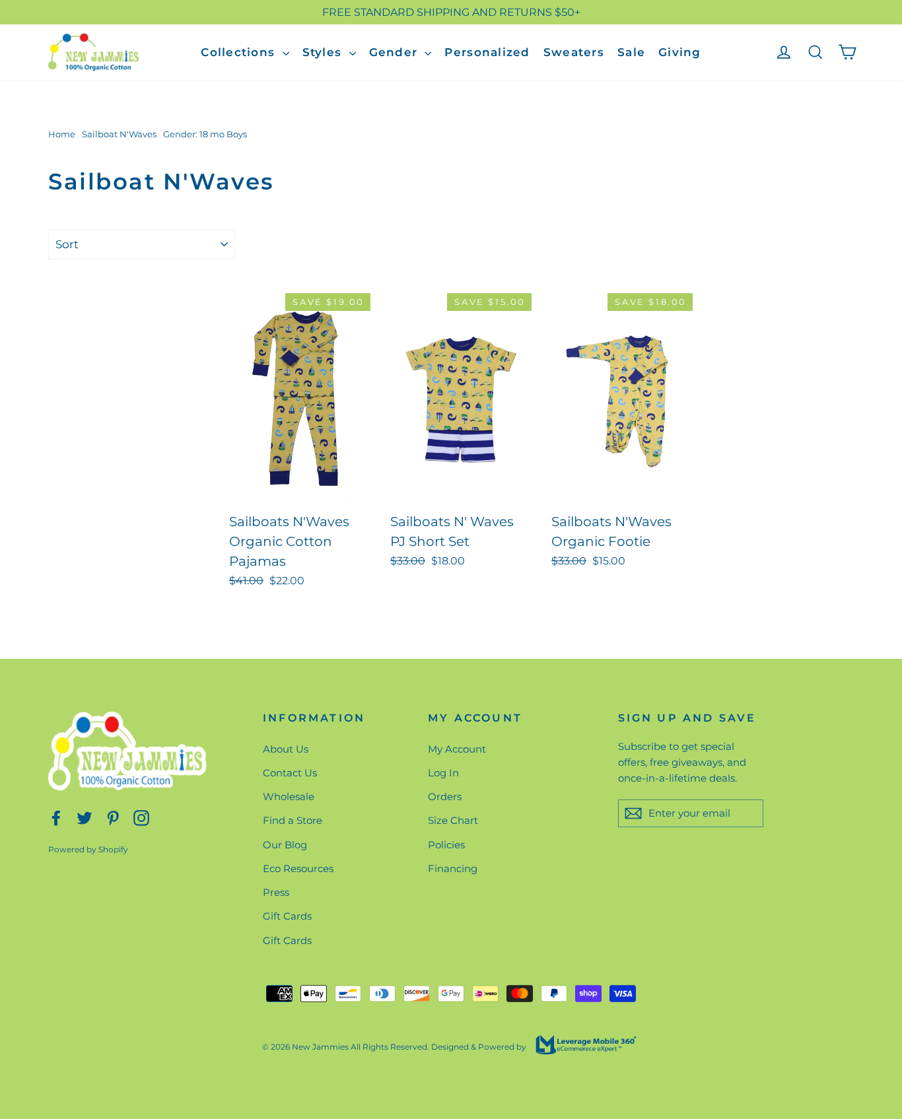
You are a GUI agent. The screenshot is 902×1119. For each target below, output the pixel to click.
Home (61, 134)
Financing (452, 868)
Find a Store (292, 820)
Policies (446, 844)
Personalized (487, 52)
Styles (324, 52)
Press (276, 892)
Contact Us (290, 772)
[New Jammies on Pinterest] (113, 817)
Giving (679, 52)
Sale (631, 52)
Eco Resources (298, 868)
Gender (395, 52)
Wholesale (288, 796)
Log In (443, 772)
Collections (240, 52)
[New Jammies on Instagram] (141, 817)
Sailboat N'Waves (119, 134)
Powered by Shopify (88, 849)
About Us (285, 749)
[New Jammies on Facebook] (56, 817)
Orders (445, 796)
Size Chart (453, 820)
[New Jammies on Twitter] (84, 817)
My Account (457, 749)
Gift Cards (287, 916)
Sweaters (573, 52)
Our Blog (285, 844)
